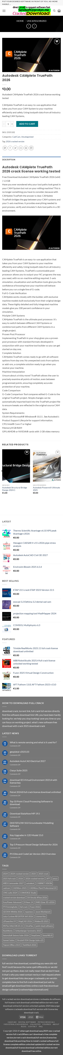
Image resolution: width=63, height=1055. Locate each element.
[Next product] (28, 26)
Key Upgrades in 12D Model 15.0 (26, 835)
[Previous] (2, 477)
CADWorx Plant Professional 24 (42, 888)
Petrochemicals (46, 1022)
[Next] (60, 477)
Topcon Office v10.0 (11, 945)
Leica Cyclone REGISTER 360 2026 (18, 916)
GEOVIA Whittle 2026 (12, 912)
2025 (33, 874)
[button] (4, 10)
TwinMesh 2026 (29, 945)
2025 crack (43, 874)
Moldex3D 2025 (42, 921)
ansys (55, 878)
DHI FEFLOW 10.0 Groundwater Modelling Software (31, 824)
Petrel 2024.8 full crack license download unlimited (35, 792)
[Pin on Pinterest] (26, 148)
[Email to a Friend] (20, 148)
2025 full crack (9, 878)
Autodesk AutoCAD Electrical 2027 (28, 761)
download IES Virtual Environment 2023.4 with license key (33, 781)
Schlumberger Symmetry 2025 (28, 931)
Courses (46, 1024)
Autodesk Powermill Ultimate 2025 (46, 488)
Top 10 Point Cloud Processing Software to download (31, 803)
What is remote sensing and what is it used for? (33, 742)
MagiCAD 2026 (25, 921)
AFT (48, 878)
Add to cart (27, 123)
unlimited (35, 1024)
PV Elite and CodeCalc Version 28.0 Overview (33, 853)
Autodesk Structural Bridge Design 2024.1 (14, 488)
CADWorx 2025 (20, 888)
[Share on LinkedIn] (31, 148)
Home (20, 20)
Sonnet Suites (9, 940)
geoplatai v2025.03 (19, 751)
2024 (5, 874)
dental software (27, 1022)
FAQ (41, 1026)
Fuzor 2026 (35, 907)
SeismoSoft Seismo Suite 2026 (16, 935)
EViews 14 (28, 902)
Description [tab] (8, 159)
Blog (23, 1026)
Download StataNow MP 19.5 (25, 813)
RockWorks (8, 931)
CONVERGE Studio (28, 893)
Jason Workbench (42, 912)
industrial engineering (16, 1024)
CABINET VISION (44, 883)
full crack (24, 907)
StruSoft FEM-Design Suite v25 (30, 940)
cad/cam (6, 888)
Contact (32, 1026)
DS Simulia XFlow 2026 (37, 897)
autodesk (30, 883)
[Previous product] (34, 26)
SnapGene (35, 935)
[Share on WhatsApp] (4, 148)
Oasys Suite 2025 (18, 770)
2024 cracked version (19, 874)
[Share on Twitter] (15, 148)
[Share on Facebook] (10, 148)
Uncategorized (36, 20)
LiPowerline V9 (9, 921)
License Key (41, 916)
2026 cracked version (15, 141)
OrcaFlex (29, 926)
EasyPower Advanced (12, 902)
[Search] (54, 10)
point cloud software (44, 926)
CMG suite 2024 (10, 893)
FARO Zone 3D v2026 (45, 902)
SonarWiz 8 (47, 935)
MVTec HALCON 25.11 (13, 926)
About (56, 1024)
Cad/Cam (16, 137)
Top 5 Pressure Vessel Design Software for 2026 (34, 844)
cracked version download (14, 897)
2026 (20, 878)
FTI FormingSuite (10, 907)
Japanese (29, 912)
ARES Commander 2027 (13, 883)
